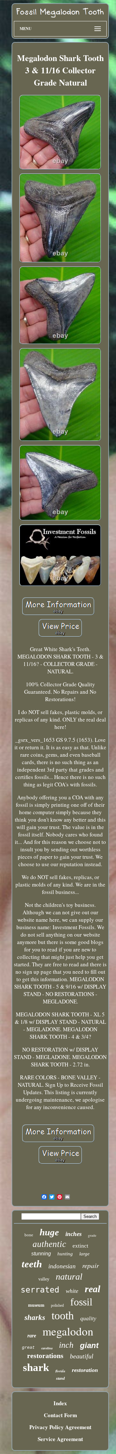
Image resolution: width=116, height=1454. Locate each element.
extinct (80, 1246)
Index (60, 1403)
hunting (65, 1253)
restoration (85, 1370)
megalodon (68, 1331)
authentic (49, 1244)
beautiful (81, 1356)
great (28, 1347)
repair (90, 1265)
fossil (81, 1302)
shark (36, 1367)
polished (57, 1305)
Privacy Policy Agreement (60, 1427)
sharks (34, 1318)
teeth (32, 1264)
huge (49, 1232)
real (92, 1288)
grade (92, 1235)
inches (73, 1234)
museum (36, 1305)
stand (60, 1378)
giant (89, 1345)
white (72, 1291)
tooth (63, 1316)
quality (88, 1318)
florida (60, 1371)
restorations (45, 1356)
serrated (40, 1289)
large (84, 1253)
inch (66, 1345)
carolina (47, 1348)
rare (31, 1335)
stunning (41, 1253)
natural (69, 1277)
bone (28, 1234)
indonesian (62, 1266)
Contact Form (60, 1415)
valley (43, 1279)
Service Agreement (60, 1439)
